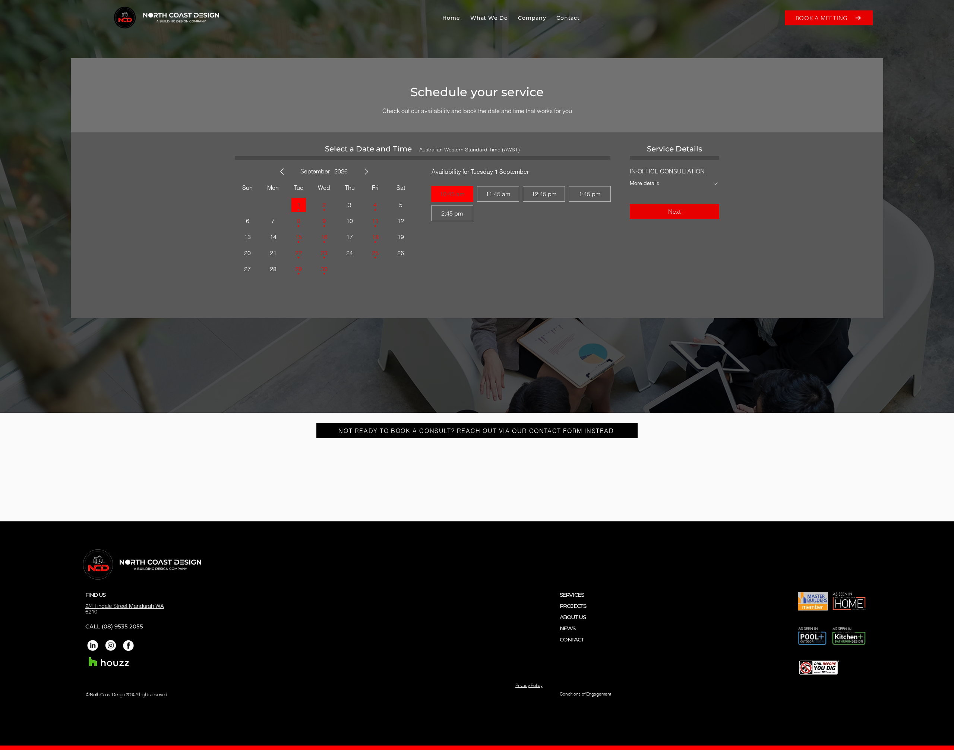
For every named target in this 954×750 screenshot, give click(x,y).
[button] (488, 18)
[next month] (366, 171)
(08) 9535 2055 (122, 626)
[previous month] (282, 171)
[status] (469, 150)
